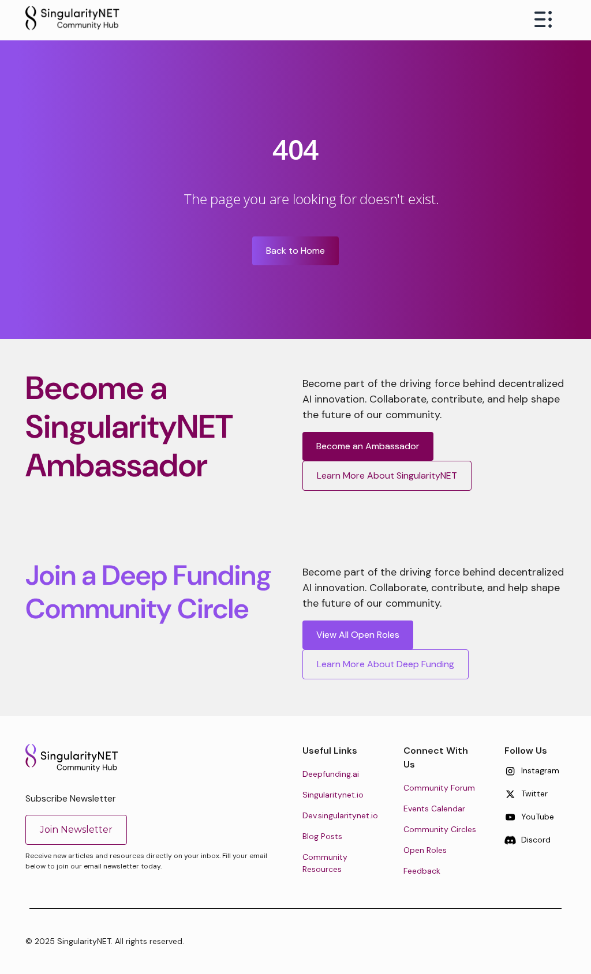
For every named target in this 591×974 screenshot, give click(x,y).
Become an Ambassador (368, 446)
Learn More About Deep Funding (385, 664)
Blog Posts (322, 836)
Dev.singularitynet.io (340, 815)
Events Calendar (434, 808)
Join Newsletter (76, 829)
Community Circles (439, 829)
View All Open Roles (357, 635)
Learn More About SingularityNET (387, 475)
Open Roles (425, 850)
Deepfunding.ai (330, 774)
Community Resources (324, 863)
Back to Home (295, 251)
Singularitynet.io (333, 794)
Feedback (421, 871)
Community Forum (439, 788)
